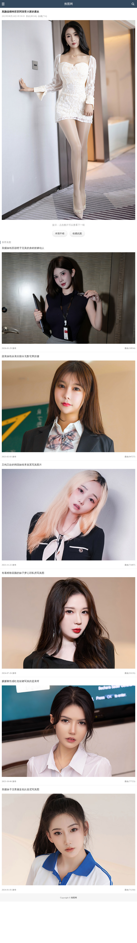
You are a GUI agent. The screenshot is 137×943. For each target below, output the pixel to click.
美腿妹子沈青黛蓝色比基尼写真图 (20, 789)
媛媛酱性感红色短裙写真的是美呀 (20, 681)
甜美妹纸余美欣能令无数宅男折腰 (20, 356)
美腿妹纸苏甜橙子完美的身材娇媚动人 (23, 248)
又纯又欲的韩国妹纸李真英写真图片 (22, 464)
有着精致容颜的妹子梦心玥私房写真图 (23, 572)
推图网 (68, 3)
